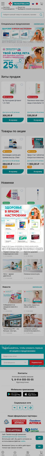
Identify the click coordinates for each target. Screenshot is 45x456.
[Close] (41, 207)
